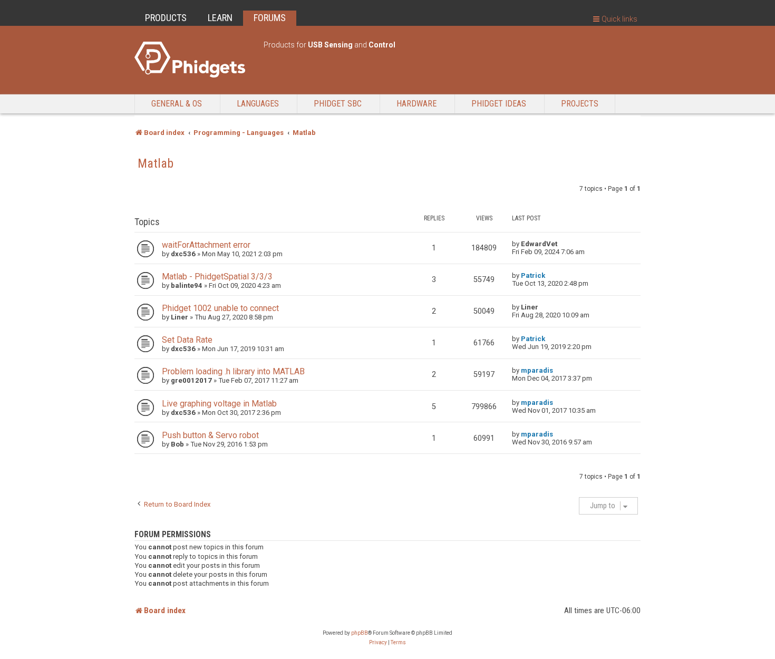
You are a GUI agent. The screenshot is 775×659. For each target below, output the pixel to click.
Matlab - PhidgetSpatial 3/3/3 (217, 277)
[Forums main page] (193, 59)
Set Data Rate (187, 340)
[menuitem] (378, 642)
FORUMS (270, 17)
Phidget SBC (338, 104)
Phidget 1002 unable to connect (220, 308)
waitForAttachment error (206, 245)
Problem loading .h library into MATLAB (233, 371)
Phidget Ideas (498, 104)
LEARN (220, 17)
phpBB (359, 633)
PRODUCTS (166, 17)
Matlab (155, 163)
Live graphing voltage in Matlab (219, 404)
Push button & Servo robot (210, 435)
